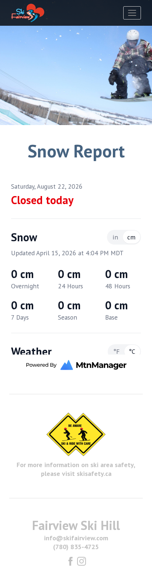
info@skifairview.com (76, 538)
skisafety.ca (94, 473)
